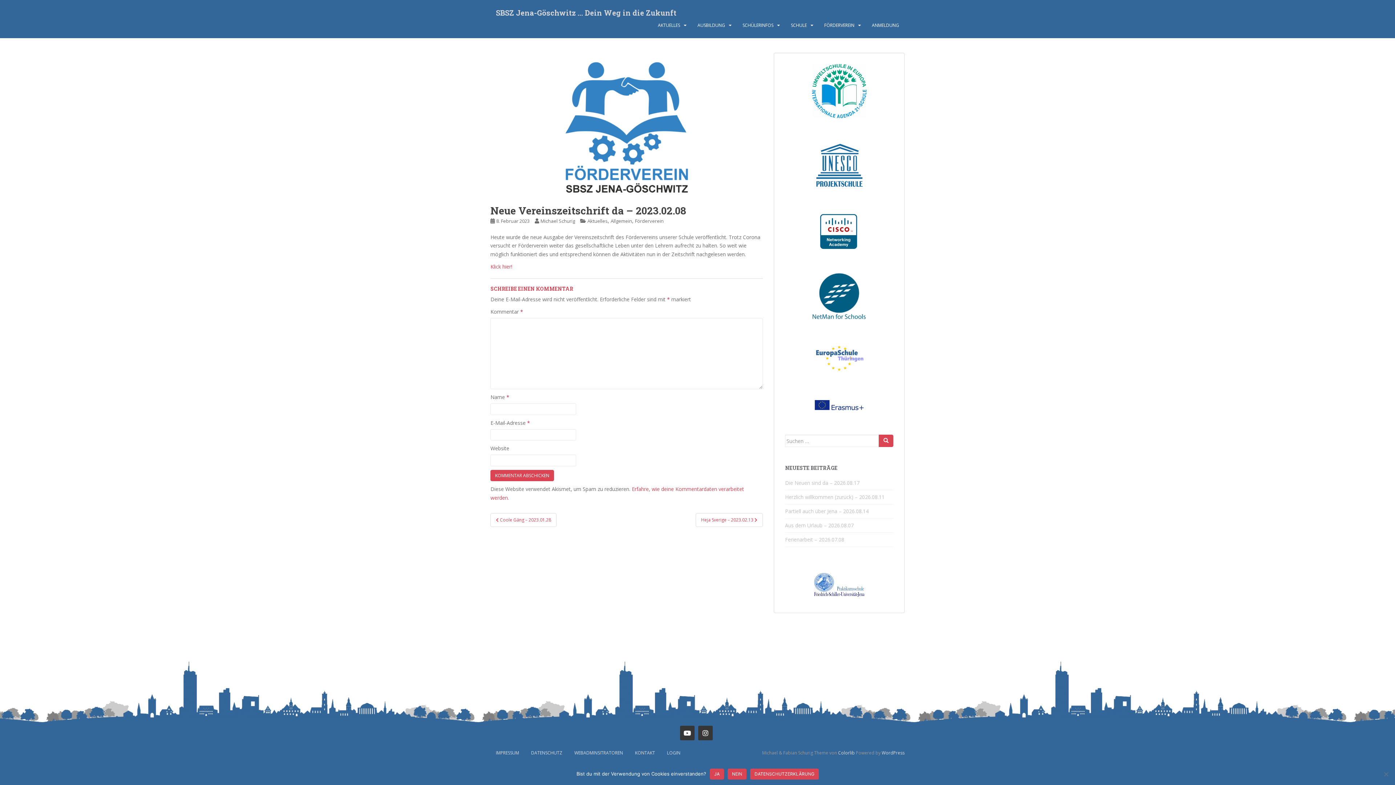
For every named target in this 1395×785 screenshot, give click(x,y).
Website (499, 448)
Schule (799, 25)
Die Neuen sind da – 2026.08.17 (822, 482)
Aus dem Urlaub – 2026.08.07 (819, 525)
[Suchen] (886, 441)
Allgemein (621, 221)
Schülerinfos (758, 25)
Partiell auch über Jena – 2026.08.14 (827, 511)
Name (499, 397)
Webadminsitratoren (598, 753)
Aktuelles (669, 25)
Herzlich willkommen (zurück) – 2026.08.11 (835, 497)
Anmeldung (885, 25)
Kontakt (645, 753)
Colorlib (846, 753)
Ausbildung (711, 25)
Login (673, 753)
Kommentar (506, 311)
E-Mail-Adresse (510, 422)
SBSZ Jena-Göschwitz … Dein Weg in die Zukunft (586, 12)
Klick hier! (501, 266)
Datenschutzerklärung (784, 774)
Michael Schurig (558, 221)
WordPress (893, 753)
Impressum (507, 753)
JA (717, 774)
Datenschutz (546, 753)
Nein (737, 774)
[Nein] (1386, 774)
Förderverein (839, 25)
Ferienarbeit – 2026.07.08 (814, 539)
